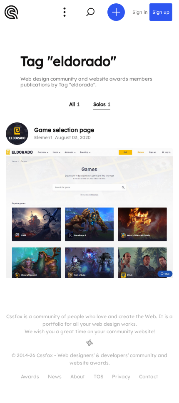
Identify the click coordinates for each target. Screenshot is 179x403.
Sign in (140, 12)
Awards (30, 376)
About (77, 376)
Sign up (160, 12)
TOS (98, 376)
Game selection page (64, 130)
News (55, 376)
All (74, 104)
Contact (148, 376)
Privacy (121, 376)
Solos (101, 104)
